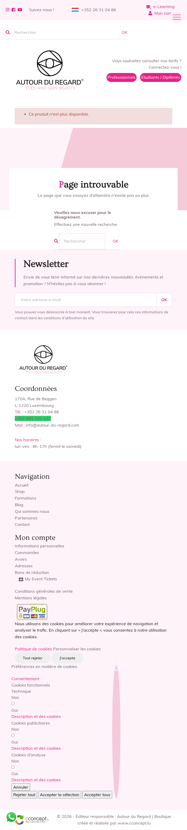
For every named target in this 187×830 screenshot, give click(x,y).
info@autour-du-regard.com (52, 425)
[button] (36, 716)
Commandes (27, 552)
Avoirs (21, 559)
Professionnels (121, 77)
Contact (22, 524)
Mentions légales (31, 597)
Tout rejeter (32, 658)
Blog (19, 504)
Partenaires (26, 518)
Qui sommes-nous (32, 511)
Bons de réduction (32, 572)
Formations (25, 498)
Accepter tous (97, 794)
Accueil (21, 485)
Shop (20, 491)
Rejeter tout (24, 794)
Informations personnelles (39, 546)
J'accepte (67, 658)
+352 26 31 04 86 (98, 9)
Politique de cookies (33, 649)
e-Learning (163, 6)
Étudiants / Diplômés (160, 77)
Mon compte (166, 13)
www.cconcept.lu (134, 823)
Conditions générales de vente (44, 591)
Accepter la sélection (59, 794)
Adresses (24, 565)
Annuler (20, 787)
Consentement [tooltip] (25, 678)
